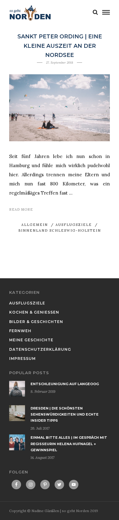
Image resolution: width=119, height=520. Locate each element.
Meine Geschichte (31, 340)
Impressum (22, 358)
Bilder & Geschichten (36, 321)
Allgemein (34, 225)
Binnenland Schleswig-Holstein (59, 230)
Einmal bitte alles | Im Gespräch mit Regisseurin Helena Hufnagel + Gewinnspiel (69, 443)
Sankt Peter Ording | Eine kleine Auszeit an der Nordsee (59, 45)
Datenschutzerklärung (40, 349)
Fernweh (20, 331)
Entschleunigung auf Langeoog (65, 384)
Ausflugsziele (74, 225)
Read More (21, 209)
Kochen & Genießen (34, 312)
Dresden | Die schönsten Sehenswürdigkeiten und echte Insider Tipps (65, 414)
